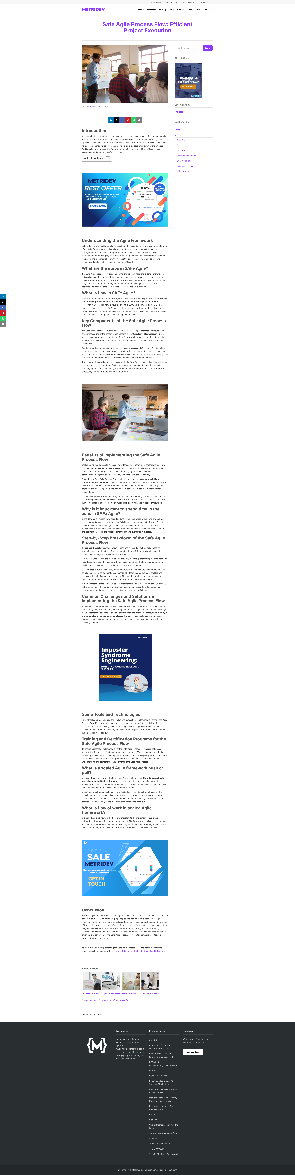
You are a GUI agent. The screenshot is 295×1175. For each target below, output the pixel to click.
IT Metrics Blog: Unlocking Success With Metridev (161, 1082)
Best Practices (183, 140)
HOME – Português (158, 1076)
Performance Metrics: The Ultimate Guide (161, 1108)
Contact (207, 9)
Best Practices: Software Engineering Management (161, 1055)
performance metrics (104, 1000)
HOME (152, 1070)
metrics (93, 1000)
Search (208, 48)
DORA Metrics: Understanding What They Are (163, 1064)
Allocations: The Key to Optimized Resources (159, 1047)
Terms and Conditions (159, 1144)
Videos (180, 9)
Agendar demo (192, 1052)
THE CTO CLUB (156, 1149)
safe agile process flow (120, 1000)
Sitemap (153, 1138)
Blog (171, 9)
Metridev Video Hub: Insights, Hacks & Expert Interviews (163, 1099)
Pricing (162, 9)
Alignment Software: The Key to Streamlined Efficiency (139, 951)
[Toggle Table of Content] (106, 158)
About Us (153, 1040)
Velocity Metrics (184, 171)
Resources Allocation (186, 166)
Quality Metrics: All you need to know (163, 1126)
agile (87, 1000)
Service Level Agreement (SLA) (163, 1133)
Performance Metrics (186, 155)
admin (92, 106)
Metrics (178, 135)
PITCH (152, 1114)
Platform (151, 9)
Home (141, 9)
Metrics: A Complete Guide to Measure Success (163, 1091)
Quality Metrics (184, 161)
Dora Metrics (183, 150)
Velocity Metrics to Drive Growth (164, 1154)
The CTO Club (193, 9)
